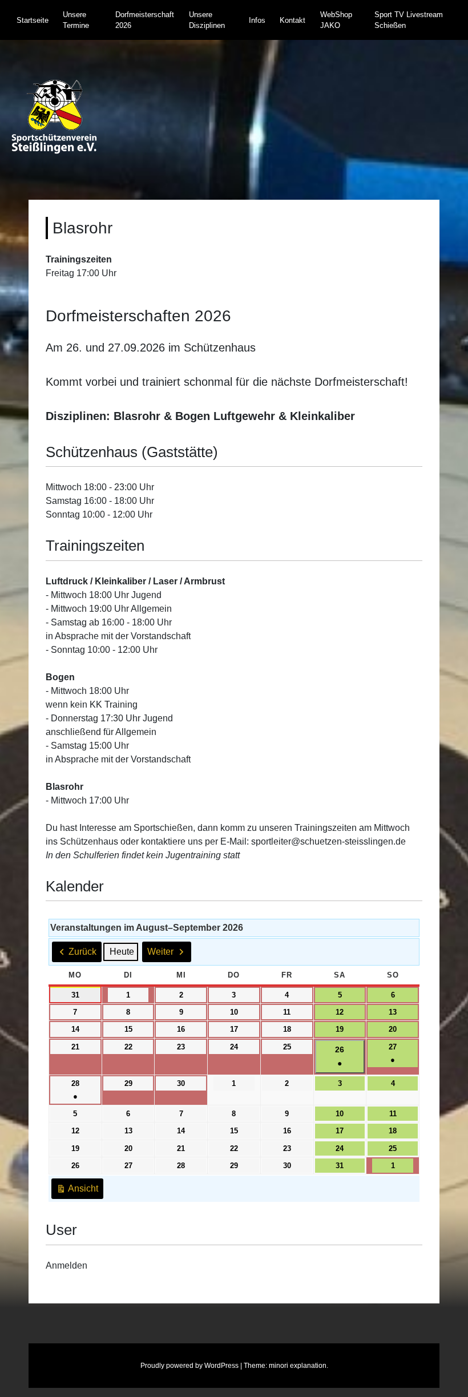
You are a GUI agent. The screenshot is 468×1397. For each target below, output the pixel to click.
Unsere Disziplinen (207, 20)
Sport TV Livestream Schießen (408, 20)
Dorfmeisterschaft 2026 (144, 20)
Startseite (33, 20)
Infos (257, 20)
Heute (122, 951)
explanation (308, 1366)
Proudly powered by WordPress (189, 1366)
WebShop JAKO (336, 20)
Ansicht (79, 1191)
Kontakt (292, 20)
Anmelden (66, 1265)
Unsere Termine (76, 20)
